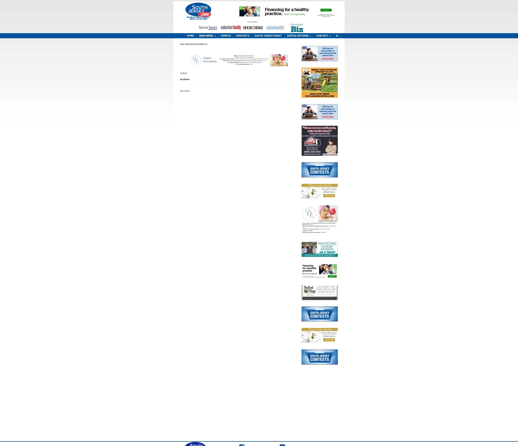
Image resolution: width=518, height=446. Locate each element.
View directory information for (193, 44)
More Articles (185, 91)
